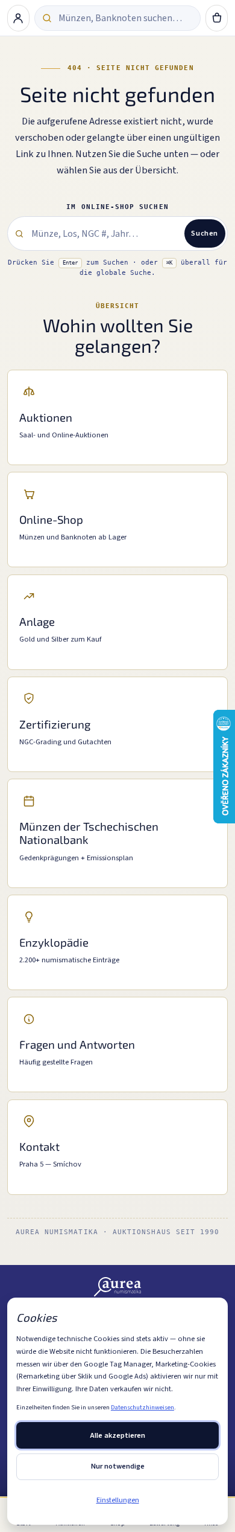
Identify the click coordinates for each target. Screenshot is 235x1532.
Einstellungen (117, 1500)
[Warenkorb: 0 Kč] (216, 18)
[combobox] (125, 18)
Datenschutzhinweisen (142, 1407)
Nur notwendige (118, 1466)
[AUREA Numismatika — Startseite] (118, 1286)
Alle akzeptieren (117, 1435)
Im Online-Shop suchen (117, 207)
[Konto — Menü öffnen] (18, 18)
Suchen (204, 233)
